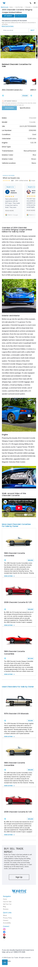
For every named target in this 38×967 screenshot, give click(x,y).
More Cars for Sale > (8, 26)
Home (11, 7)
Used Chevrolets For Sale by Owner (18, 686)
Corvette (32, 122)
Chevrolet (28, 7)
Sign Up (19, 877)
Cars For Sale (19, 7)
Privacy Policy (6, 961)
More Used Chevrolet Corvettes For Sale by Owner (16, 525)
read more (9, 210)
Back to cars (4, 7)
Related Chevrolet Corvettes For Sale (16, 65)
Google (15, 215)
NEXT (33, 30)
